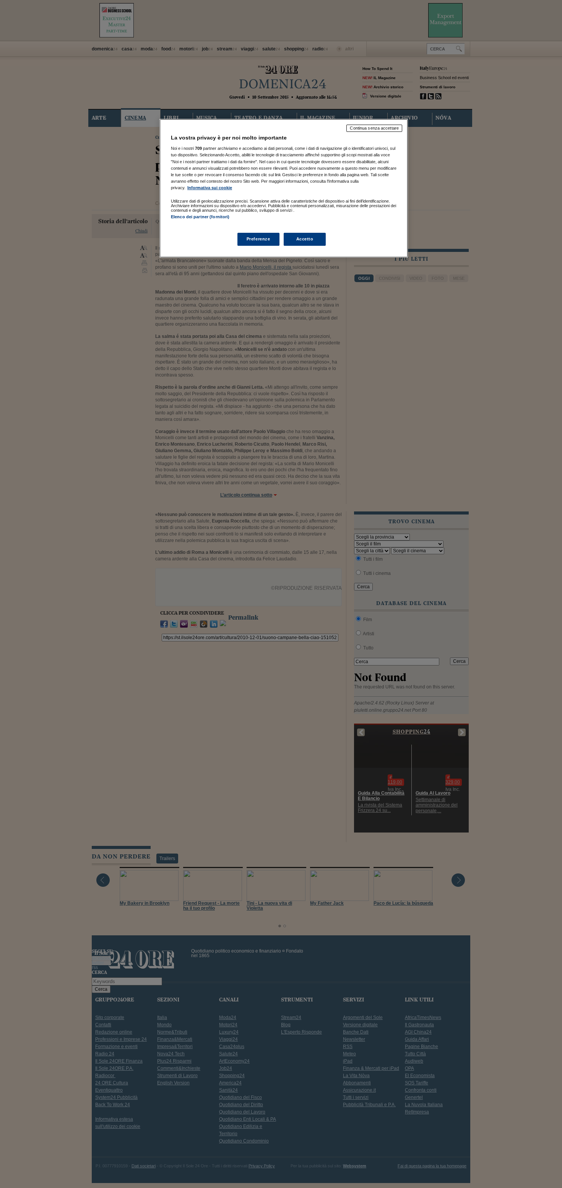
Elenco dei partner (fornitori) (200, 216)
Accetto (304, 239)
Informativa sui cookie (209, 187)
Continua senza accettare (374, 128)
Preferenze (258, 239)
